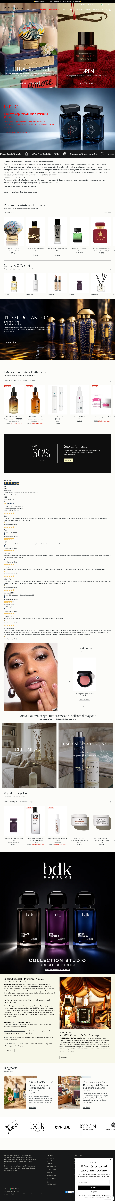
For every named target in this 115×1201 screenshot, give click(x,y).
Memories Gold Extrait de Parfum (14, 1031)
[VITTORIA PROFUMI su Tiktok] (88, 4)
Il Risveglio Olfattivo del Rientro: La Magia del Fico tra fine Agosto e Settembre (41, 1086)
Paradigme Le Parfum (79, 249)
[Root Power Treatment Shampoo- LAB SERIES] (35, 821)
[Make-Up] (57, 283)
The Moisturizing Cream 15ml (101, 417)
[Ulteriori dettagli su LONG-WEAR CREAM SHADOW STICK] (16, 660)
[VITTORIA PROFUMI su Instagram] (84, 4)
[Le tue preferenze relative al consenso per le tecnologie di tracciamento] (112, 1198)
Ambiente (94, 294)
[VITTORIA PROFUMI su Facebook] (82, 4)
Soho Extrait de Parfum (11, 1037)
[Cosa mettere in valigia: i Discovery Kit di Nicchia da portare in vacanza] (74, 1093)
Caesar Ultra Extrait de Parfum (13, 1044)
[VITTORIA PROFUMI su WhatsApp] (93, 4)
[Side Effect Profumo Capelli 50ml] (14, 821)
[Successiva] (85, 1)
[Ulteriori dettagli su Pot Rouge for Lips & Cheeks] (37, 677)
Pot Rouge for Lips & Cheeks (84, 694)
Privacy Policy (51, 1176)
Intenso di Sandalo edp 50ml (101, 249)
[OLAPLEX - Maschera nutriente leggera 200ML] (101, 821)
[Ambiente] (101, 283)
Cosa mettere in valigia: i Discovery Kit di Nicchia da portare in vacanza (95, 1085)
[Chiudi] (110, 1159)
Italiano (97, 4)
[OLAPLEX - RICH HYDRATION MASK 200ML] (79, 821)
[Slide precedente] (105, 212)
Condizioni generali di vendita (50, 1161)
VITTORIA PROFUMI (13, 1191)
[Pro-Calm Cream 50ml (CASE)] (57, 399)
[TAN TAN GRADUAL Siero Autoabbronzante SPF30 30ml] (14, 399)
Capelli (71, 294)
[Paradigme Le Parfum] (79, 231)
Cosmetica (29, 294)
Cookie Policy (51, 1179)
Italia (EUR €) (106, 4)
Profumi (6, 294)
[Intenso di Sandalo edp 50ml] (101, 231)
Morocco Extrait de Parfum (12, 1024)
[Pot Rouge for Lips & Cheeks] (84, 674)
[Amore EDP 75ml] (14, 231)
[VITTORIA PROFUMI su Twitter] (90, 4)
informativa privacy (104, 1195)
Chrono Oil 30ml (79, 417)
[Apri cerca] (103, 9)
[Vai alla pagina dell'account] (106, 9)
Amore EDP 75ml (13, 249)
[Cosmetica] (36, 283)
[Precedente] (29, 1)
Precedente (8, 511)
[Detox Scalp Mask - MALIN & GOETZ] (57, 821)
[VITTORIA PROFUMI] (13, 9)
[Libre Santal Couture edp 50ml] (35, 231)
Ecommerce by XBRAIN (41, 1193)
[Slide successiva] (109, 212)
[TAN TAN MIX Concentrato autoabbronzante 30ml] (35, 399)
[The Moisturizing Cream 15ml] (101, 399)
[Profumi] (14, 283)
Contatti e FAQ (51, 1166)
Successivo (15, 511)
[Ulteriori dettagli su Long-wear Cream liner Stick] (42, 654)
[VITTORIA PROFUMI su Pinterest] (86, 4)
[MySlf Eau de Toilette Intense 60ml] (57, 231)
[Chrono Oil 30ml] (79, 399)
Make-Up (51, 294)
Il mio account (51, 1169)
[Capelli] (79, 283)
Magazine (50, 1172)
